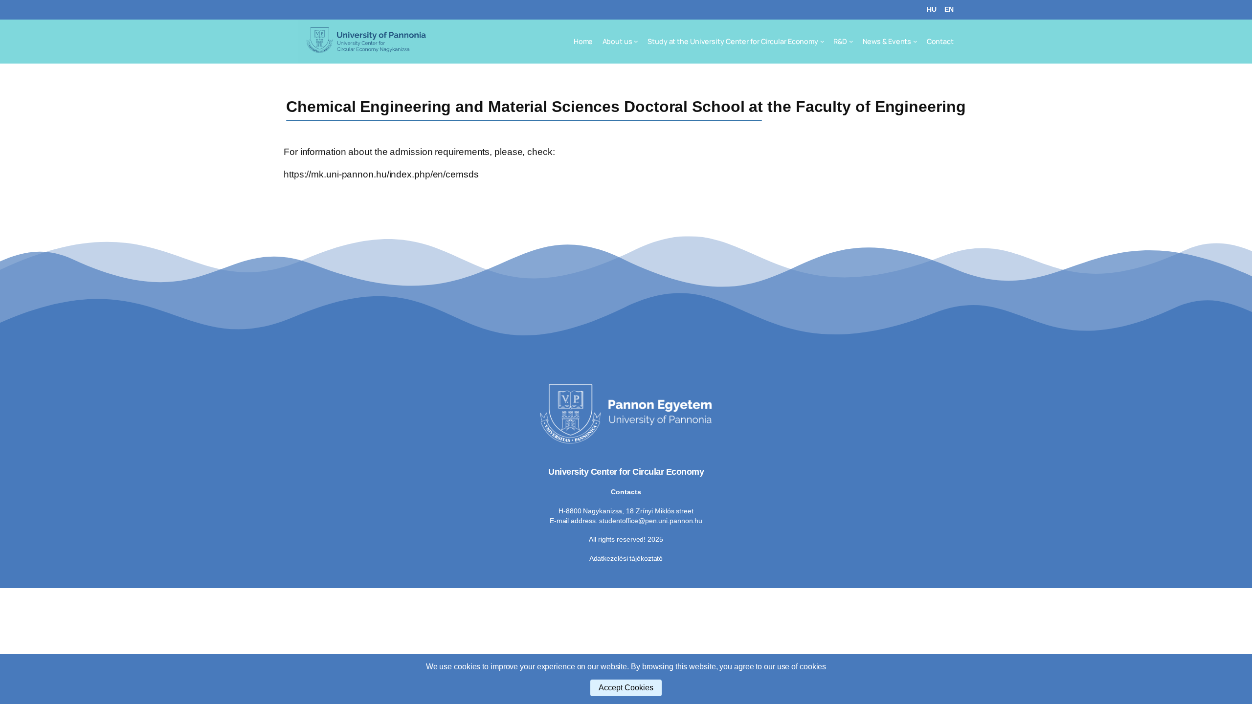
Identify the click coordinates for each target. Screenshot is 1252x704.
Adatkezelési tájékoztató (626, 558)
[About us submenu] (636, 41)
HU (932, 9)
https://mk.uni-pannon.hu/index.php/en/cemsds (381, 174)
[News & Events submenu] (915, 41)
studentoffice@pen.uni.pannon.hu (650, 521)
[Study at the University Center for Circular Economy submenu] (822, 41)
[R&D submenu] (851, 41)
